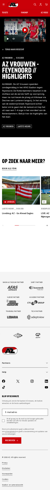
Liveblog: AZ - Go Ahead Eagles (17, 213)
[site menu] (3, 4)
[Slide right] (47, 225)
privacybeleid (10, 431)
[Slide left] (3, 225)
